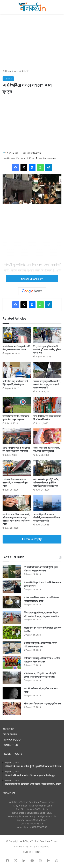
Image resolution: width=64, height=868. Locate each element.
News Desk (12, 153)
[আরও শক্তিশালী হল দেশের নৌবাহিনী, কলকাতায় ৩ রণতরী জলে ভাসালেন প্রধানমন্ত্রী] (47, 503)
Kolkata (25, 71)
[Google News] (32, 291)
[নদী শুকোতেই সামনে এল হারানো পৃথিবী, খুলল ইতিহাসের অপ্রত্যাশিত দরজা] (12, 571)
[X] (23, 167)
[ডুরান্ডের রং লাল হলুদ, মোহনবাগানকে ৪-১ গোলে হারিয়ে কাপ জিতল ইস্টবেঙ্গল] (12, 662)
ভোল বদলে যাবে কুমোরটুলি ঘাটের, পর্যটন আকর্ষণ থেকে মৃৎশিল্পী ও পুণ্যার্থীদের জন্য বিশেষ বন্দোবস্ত (46, 482)
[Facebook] (15, 167)
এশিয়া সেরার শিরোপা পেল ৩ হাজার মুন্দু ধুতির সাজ (42, 703)
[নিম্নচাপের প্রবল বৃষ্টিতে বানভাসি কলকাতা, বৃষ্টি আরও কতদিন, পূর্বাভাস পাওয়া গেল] (47, 335)
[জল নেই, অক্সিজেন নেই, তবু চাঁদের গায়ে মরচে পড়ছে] (12, 693)
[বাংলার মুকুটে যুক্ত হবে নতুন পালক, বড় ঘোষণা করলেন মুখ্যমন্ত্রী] (47, 436)
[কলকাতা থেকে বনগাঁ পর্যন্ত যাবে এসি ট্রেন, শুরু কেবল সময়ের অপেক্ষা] (17, 335)
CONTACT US (10, 745)
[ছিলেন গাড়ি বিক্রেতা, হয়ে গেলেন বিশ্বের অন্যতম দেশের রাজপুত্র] (12, 586)
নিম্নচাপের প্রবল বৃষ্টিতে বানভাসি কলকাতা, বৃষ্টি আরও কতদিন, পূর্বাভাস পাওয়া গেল (47, 349)
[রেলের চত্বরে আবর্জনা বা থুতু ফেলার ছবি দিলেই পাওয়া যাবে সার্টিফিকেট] (17, 436)
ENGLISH (28, 852)
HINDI (38, 852)
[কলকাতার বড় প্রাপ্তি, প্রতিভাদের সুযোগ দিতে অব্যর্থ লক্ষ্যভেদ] (17, 405)
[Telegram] (48, 167)
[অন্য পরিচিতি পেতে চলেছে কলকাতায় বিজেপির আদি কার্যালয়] (47, 405)
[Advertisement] (32, 41)
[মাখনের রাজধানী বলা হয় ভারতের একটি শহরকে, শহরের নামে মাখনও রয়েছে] (12, 602)
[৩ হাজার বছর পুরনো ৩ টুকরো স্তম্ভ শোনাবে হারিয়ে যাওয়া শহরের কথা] (12, 647)
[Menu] (4, 8)
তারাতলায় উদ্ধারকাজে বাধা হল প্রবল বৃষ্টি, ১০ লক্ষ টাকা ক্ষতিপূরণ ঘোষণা (15, 482)
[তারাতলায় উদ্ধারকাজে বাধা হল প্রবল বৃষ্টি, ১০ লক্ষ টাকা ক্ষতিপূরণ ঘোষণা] (17, 468)
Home (8, 71)
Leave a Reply (32, 539)
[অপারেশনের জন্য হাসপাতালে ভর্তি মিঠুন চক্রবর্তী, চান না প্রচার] (17, 370)
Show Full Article (31, 278)
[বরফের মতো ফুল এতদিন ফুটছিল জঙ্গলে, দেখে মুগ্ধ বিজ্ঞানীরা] (12, 632)
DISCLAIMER (10, 734)
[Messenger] (32, 167)
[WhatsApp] (40, 167)
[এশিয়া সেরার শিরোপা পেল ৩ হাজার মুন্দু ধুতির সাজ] (12, 708)
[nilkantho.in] (32, 6)
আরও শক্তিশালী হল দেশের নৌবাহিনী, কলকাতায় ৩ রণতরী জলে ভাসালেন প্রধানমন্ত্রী (46, 517)
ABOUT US (9, 729)
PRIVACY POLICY (12, 739)
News (16, 71)
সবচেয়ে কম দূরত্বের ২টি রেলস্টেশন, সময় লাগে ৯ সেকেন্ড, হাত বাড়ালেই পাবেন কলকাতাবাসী (47, 384)
